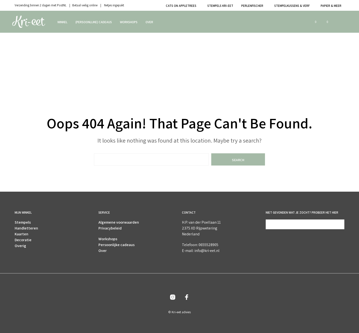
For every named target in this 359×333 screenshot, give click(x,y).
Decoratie (23, 239)
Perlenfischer (252, 6)
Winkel (62, 22)
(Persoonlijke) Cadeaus (93, 22)
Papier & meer (331, 6)
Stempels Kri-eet (220, 6)
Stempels (23, 222)
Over (149, 22)
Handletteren (26, 228)
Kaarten (21, 234)
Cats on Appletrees (181, 6)
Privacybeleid (110, 228)
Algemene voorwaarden (118, 222)
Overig (20, 245)
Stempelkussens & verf (292, 6)
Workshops (128, 22)
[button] (313, 22)
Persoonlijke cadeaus (116, 244)
